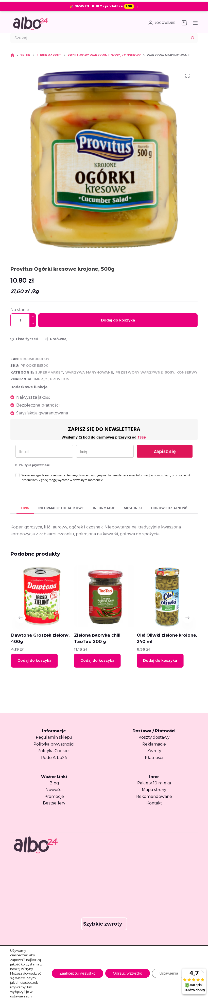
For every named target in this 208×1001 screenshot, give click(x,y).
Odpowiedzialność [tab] (169, 508)
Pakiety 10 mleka (154, 783)
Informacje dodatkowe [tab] (61, 508)
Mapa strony (154, 789)
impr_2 (41, 379)
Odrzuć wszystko (127, 973)
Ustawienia (169, 973)
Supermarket (49, 372)
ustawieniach (21, 996)
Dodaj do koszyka (118, 320)
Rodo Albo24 (54, 757)
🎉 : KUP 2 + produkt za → (104, 6)
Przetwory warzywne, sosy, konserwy (156, 372)
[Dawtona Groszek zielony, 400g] (41, 596)
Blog (54, 783)
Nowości (54, 789)
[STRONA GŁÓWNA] (12, 55)
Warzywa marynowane (89, 372)
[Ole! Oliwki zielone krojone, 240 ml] (167, 596)
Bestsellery (54, 803)
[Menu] (195, 23)
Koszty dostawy (153, 737)
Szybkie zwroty (102, 924)
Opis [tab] (25, 508)
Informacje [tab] (104, 508)
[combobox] (99, 38)
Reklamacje (154, 744)
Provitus (59, 379)
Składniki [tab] (133, 508)
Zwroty (154, 750)
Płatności (154, 757)
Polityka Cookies (54, 750)
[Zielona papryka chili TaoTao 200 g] (104, 596)
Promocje (54, 796)
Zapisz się (165, 451)
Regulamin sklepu (54, 737)
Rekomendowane (154, 796)
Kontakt (154, 803)
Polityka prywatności (34, 465)
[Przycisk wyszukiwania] (192, 38)
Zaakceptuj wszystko (77, 973)
